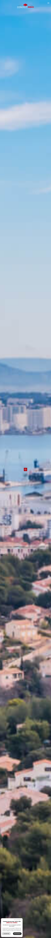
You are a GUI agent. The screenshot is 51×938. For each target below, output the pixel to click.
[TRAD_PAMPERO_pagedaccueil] (25, 8)
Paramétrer (6, 933)
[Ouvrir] (25, 469)
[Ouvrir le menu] (49, 3)
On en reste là (17, 919)
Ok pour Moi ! (17, 933)
